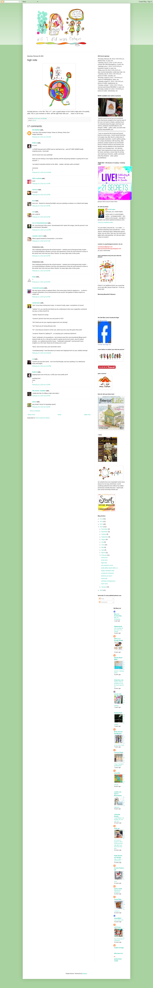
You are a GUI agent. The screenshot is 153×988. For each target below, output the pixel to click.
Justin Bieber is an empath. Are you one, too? (119, 819)
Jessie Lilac (118, 694)
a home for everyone (107, 573)
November (104, 531)
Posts (102, 599)
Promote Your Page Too (104, 344)
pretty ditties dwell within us (109, 568)
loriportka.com (118, 680)
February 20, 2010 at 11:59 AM (41, 137)
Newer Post (31, 414)
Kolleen (34, 143)
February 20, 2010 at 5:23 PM (41, 194)
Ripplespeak (118, 626)
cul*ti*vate (117, 927)
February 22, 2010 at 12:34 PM (41, 366)
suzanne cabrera (37, 236)
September (104, 537)
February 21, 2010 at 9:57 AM (41, 241)
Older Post (87, 414)
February (104, 555)
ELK (33, 201)
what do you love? (106, 576)
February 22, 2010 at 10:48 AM (41, 353)
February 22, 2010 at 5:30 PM (41, 396)
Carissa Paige (118, 752)
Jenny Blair (117, 899)
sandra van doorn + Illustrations (118, 793)
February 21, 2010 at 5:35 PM (41, 271)
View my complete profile (105, 222)
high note (104, 563)
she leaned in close (107, 565)
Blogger (84, 973)
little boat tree (118, 953)
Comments (103, 602)
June (103, 545)
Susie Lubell (118, 889)
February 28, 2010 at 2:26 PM (41, 407)
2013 (101, 519)
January (104, 587)
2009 (101, 590)
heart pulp (104, 578)
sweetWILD (117, 918)
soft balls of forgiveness (108, 581)
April (103, 550)
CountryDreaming (38, 288)
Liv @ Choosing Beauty (39, 223)
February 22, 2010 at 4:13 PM (41, 384)
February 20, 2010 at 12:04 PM (41, 172)
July (102, 542)
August (103, 539)
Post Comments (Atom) (43, 418)
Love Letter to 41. (119, 920)
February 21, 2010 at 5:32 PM (41, 256)
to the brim (104, 560)
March (103, 552)
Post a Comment (35, 411)
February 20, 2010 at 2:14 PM (41, 183)
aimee (34, 402)
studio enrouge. (119, 948)
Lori (33, 212)
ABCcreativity (36, 178)
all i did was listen (102, 320)
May (102, 547)
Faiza (34, 277)
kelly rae (117, 828)
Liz (33, 359)
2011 (101, 524)
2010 (101, 527)
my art (34, 120)
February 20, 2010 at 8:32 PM (41, 217)
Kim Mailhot (36, 130)
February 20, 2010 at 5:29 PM (41, 206)
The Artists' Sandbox (39, 391)
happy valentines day (107, 570)
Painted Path (118, 713)
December (104, 529)
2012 (101, 521)
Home (59, 414)
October (104, 534)
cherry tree (104, 557)
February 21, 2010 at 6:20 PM (41, 297)
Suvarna (35, 189)
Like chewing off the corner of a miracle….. (118, 629)
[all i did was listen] (104, 342)
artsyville (117, 773)
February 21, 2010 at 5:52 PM (41, 282)
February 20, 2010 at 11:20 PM (41, 230)
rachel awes (36, 303)
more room (104, 584)
